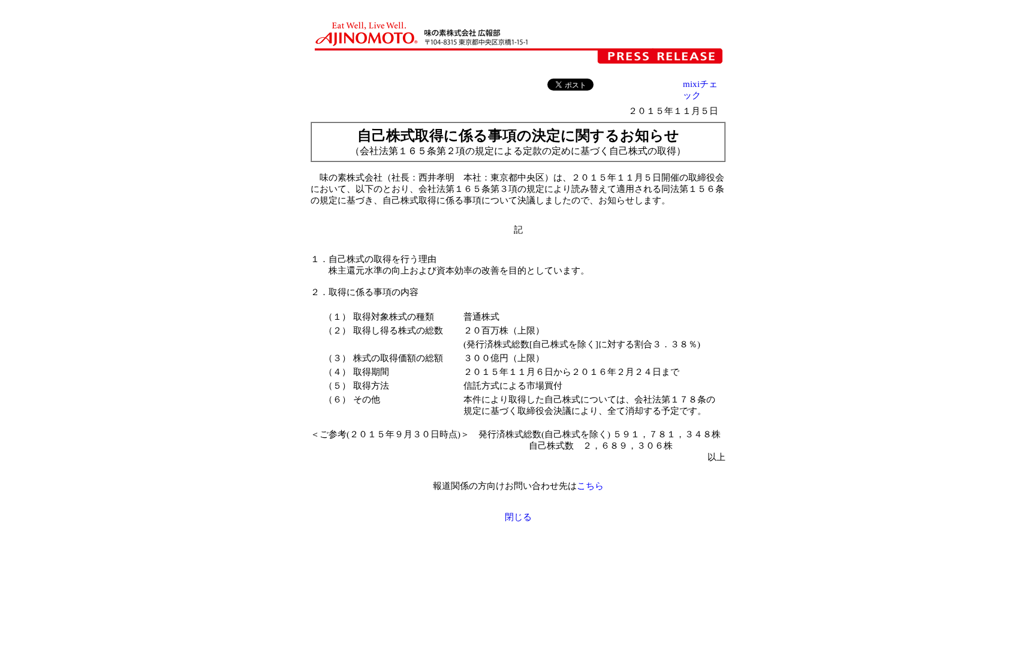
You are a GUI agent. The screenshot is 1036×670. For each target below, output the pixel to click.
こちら (590, 486)
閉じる (518, 517)
